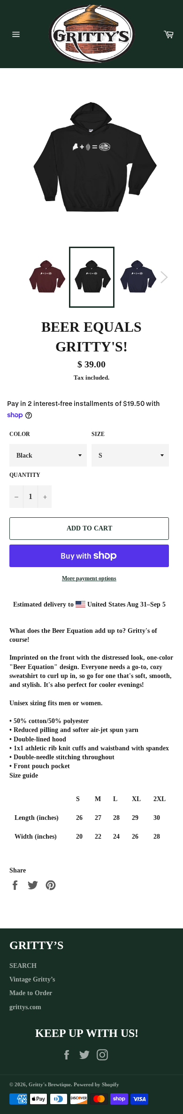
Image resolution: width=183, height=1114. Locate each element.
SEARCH (23, 965)
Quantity (24, 475)
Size (98, 434)
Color (19, 434)
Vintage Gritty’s (32, 979)
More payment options (89, 578)
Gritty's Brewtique (50, 1084)
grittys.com (25, 1007)
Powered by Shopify (96, 1084)
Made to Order (30, 993)
